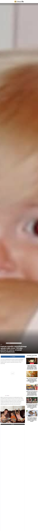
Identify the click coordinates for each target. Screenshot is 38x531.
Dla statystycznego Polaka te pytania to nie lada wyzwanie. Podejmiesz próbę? (31, 406)
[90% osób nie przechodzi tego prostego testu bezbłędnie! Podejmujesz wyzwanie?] (32, 374)
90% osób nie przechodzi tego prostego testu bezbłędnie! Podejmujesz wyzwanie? (32, 380)
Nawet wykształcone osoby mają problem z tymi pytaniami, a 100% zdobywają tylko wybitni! (32, 367)
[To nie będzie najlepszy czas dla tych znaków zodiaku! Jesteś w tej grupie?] (32, 413)
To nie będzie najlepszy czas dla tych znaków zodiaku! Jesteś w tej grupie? (32, 419)
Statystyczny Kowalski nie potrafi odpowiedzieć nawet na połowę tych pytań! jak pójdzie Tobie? (31, 393)
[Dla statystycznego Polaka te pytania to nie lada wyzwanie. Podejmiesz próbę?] (32, 400)
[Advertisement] (14, 336)
